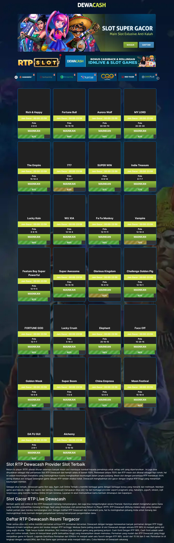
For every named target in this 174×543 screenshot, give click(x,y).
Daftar (146, 45)
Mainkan (34, 130)
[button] (16, 77)
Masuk (130, 45)
